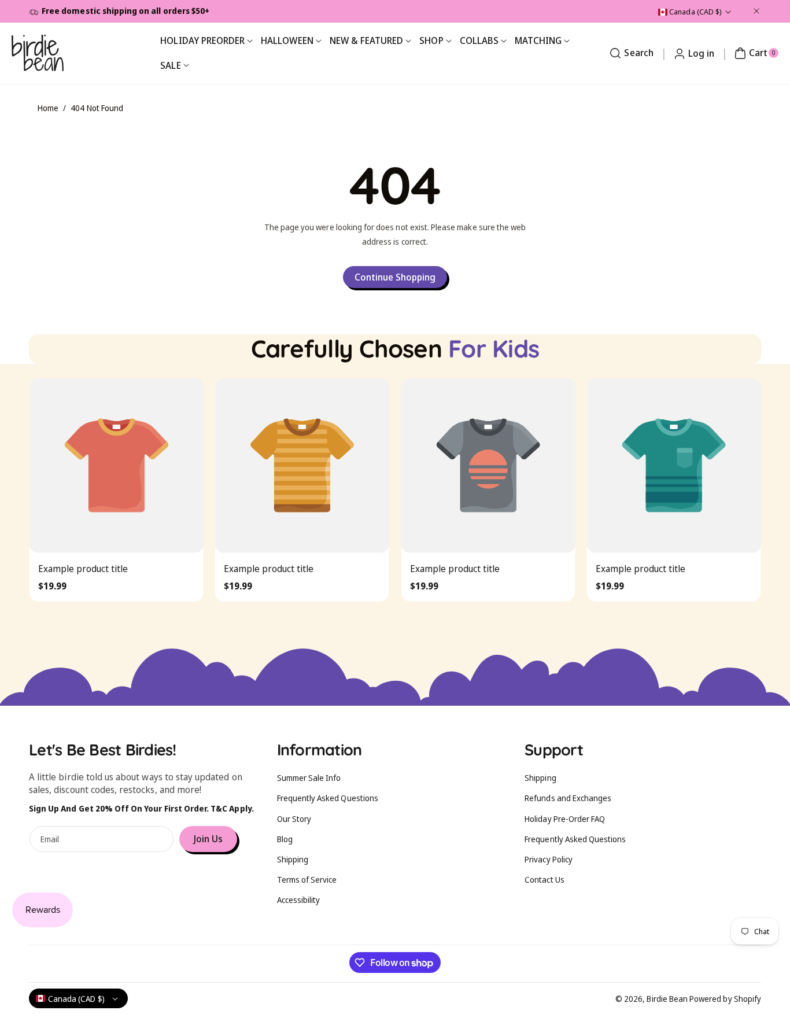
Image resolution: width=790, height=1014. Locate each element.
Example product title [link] (83, 568)
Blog (285, 839)
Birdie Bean (667, 998)
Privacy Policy (549, 859)
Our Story (294, 818)
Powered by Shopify (725, 998)
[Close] (756, 11)
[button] (630, 53)
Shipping (292, 859)
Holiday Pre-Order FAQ (565, 818)
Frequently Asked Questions (327, 797)
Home (48, 107)
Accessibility (298, 899)
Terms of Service (307, 879)
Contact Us (544, 879)
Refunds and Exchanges (568, 797)
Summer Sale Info (309, 777)
